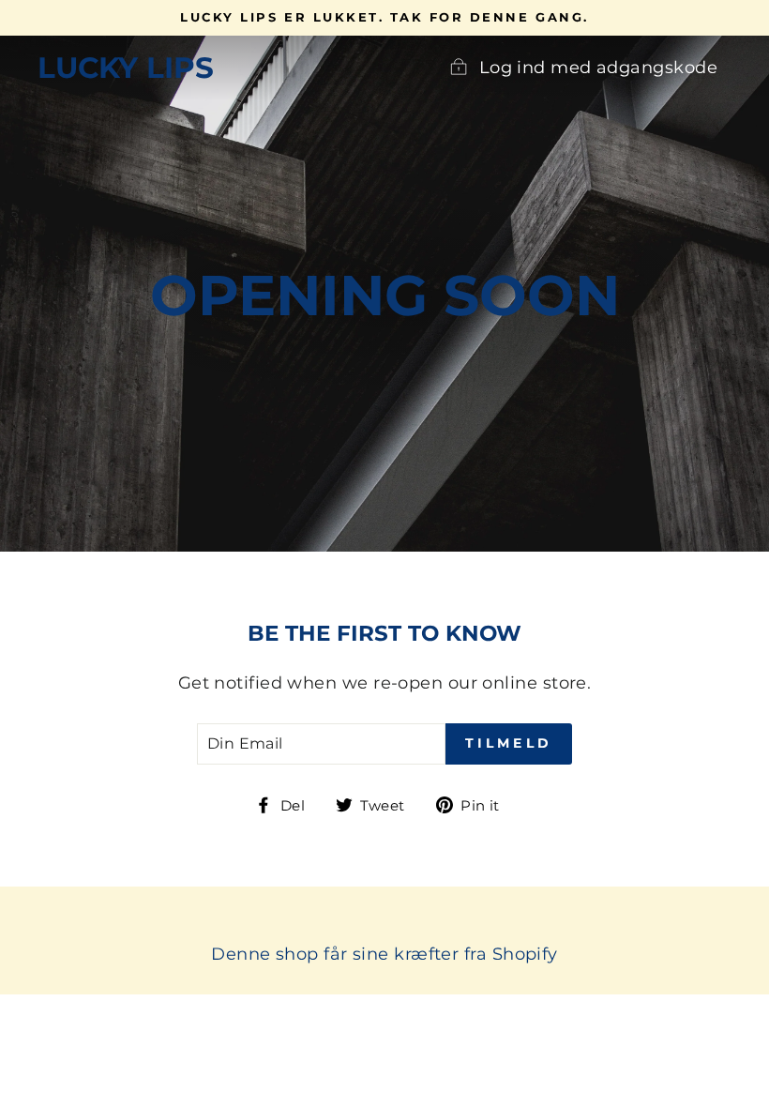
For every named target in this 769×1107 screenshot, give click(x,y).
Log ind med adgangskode (598, 67)
